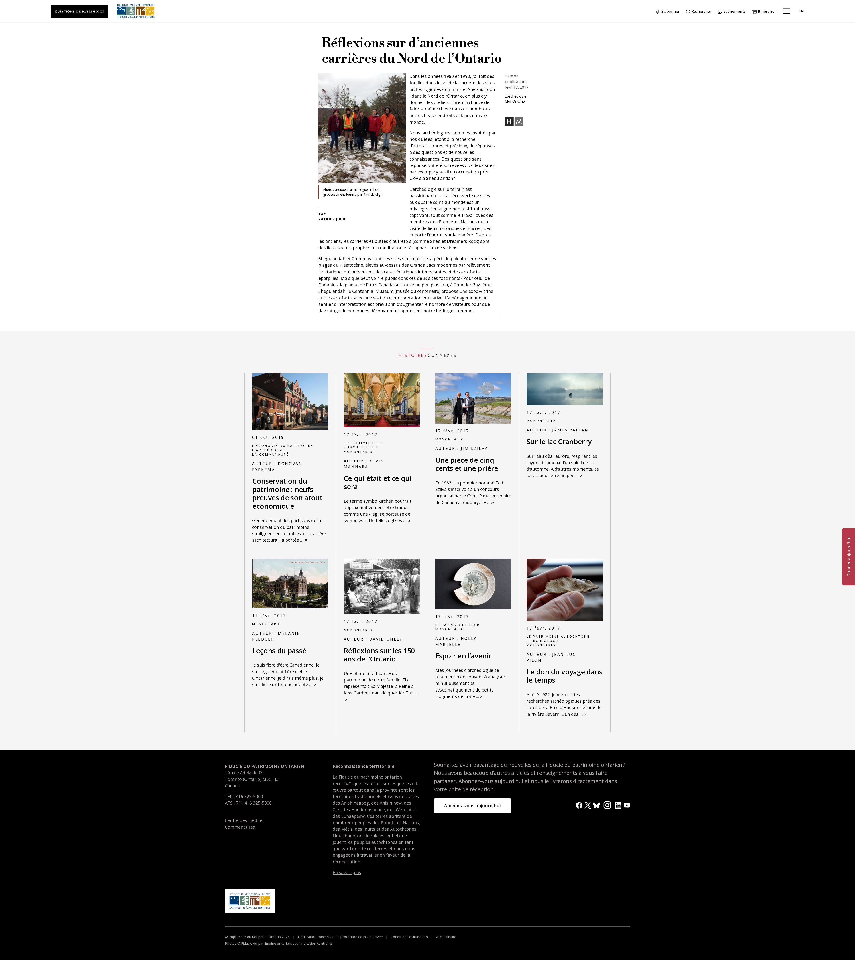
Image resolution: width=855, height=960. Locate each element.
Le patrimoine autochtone (558, 636)
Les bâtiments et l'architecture (364, 445)
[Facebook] (579, 805)
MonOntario (358, 451)
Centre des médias (244, 820)
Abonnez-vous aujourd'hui (472, 806)
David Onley (386, 639)
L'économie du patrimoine (283, 445)
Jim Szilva (474, 448)
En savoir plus (347, 872)
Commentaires (240, 827)
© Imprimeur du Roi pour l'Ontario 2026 (258, 936)
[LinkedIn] (618, 805)
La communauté (270, 454)
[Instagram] (607, 805)
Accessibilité (445, 936)
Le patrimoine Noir (457, 625)
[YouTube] (627, 805)
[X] (587, 805)
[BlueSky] (596, 805)
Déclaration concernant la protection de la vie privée (340, 936)
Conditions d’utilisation (409, 936)
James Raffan (570, 430)
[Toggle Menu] (786, 11)
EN (801, 11)
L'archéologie (268, 450)
